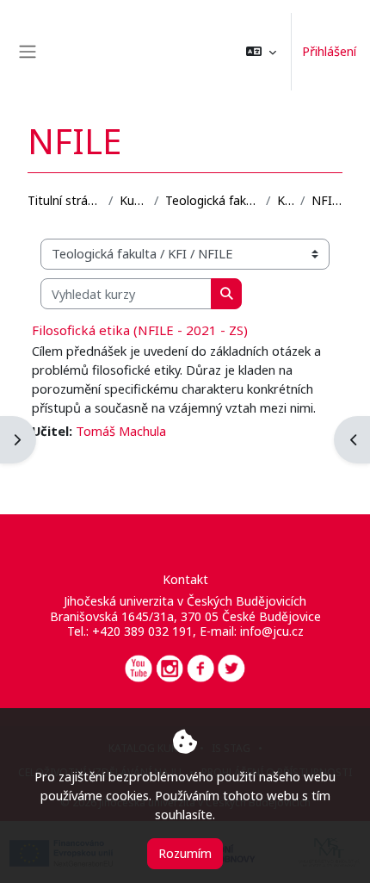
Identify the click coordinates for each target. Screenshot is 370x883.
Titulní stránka (65, 200)
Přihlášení (329, 50)
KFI (285, 200)
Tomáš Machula (121, 430)
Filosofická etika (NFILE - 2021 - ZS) (140, 330)
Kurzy (133, 200)
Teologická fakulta (212, 200)
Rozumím (185, 852)
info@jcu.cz (272, 631)
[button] (261, 51)
